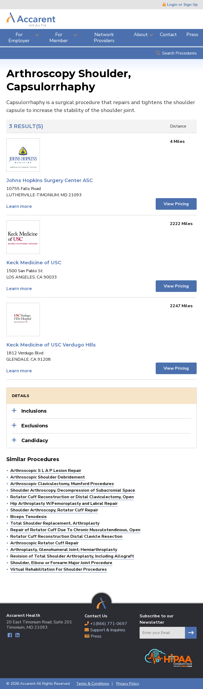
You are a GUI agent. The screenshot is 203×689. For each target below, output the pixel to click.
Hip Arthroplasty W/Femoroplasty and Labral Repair (64, 503)
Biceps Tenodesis (28, 517)
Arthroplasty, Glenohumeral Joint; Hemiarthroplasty (63, 550)
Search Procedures (179, 53)
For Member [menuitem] (58, 37)
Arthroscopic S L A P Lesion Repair (45, 470)
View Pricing (176, 204)
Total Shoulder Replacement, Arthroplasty (54, 523)
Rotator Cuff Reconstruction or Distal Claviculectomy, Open (72, 497)
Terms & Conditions (92, 683)
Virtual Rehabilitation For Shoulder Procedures (58, 569)
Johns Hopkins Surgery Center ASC (49, 180)
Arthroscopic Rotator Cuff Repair (44, 543)
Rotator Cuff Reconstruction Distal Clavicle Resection (66, 536)
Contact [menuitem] (168, 34)
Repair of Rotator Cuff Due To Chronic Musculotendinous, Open (75, 530)
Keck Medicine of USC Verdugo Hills (51, 345)
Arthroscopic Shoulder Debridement (47, 477)
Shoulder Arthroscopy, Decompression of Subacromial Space (72, 490)
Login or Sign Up (182, 4)
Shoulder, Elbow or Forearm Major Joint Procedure (61, 563)
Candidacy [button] (34, 440)
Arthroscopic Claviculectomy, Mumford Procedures (62, 484)
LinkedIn (17, 636)
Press (96, 636)
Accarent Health (30, 19)
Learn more (19, 206)
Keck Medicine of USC (33, 263)
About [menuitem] (141, 34)
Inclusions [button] (34, 411)
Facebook (9, 636)
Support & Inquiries (107, 630)
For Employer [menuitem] (19, 37)
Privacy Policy (127, 683)
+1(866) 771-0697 (108, 624)
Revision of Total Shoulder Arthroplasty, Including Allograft (72, 556)
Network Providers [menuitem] (104, 37)
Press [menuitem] (192, 34)
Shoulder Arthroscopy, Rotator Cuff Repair (54, 510)
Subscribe (191, 633)
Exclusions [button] (34, 426)
